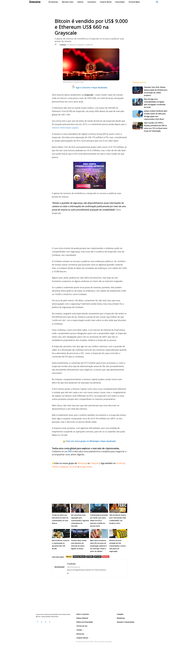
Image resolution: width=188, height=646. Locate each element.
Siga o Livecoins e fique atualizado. (92, 87)
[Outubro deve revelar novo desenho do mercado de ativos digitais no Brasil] (80, 533)
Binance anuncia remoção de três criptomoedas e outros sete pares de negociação (117, 545)
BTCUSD (98, 556)
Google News (86, 466)
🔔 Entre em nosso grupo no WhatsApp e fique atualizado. (89, 441)
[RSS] (45, 622)
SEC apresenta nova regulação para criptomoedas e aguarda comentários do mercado (80, 520)
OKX (69, 451)
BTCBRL (90, 556)
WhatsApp (82, 463)
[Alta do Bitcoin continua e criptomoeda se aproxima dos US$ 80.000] (61, 533)
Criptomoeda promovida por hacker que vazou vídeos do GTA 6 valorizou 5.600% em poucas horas (99, 520)
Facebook (120, 463)
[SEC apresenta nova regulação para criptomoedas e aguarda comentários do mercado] (80, 508)
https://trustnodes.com (73, 567)
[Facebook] (37, 622)
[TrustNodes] (57, 44)
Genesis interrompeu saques (65, 127)
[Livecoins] (35, 2)
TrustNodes (63, 45)
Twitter (55, 466)
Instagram (63, 466)
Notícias (106, 556)
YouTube (73, 466)
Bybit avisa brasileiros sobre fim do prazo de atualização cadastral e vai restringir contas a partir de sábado (98, 545)
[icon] (157, 2)
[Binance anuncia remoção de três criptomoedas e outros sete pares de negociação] (118, 533)
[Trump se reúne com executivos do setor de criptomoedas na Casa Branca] (61, 508)
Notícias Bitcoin (79, 556)
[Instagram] (41, 622)
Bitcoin (69, 556)
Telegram (94, 463)
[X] (68, 573)
